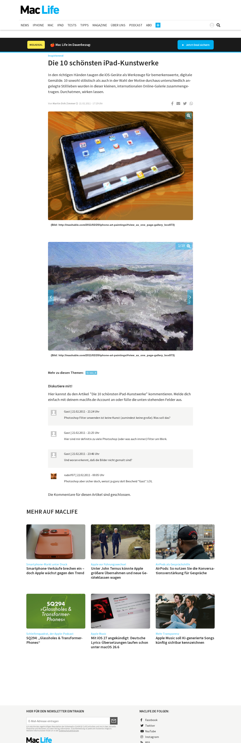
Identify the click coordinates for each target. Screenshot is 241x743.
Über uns (118, 25)
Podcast (135, 25)
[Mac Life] (72, 740)
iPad (60, 25)
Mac (50, 25)
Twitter (150, 725)
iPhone (38, 25)
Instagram (152, 737)
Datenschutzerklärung (69, 730)
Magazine (99, 25)
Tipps (84, 25)
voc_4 (93, 372)
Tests (71, 25)
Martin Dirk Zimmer (64, 103)
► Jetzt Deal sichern (196, 45)
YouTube (150, 731)
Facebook (151, 720)
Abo (149, 25)
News (25, 25)
